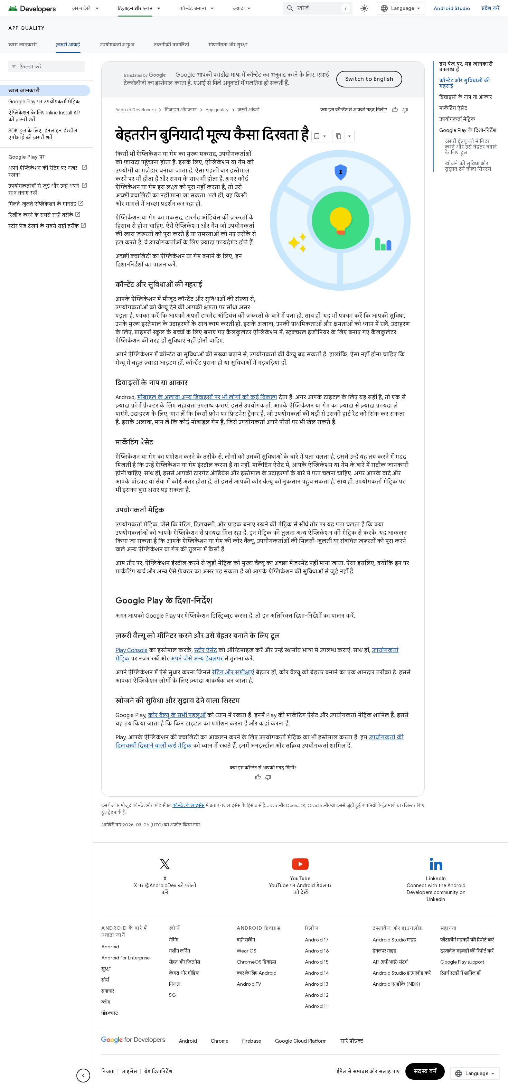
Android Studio (452, 8)
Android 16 (317, 951)
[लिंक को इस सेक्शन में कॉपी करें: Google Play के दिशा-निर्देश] (219, 601)
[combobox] (317, 8)
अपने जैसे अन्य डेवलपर (196, 658)
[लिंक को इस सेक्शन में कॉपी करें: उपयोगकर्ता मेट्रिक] (171, 510)
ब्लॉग (105, 1002)
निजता (174, 984)
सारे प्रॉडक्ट (351, 1041)
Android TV (249, 984)
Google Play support (462, 962)
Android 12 (317, 995)
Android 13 (316, 984)
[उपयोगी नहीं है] (405, 110)
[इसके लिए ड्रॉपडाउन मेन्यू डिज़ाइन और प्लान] (161, 8)
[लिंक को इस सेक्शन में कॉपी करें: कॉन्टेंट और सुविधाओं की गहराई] (209, 285)
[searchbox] (46, 66)
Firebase (251, 1041)
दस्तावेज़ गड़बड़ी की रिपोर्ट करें (466, 951)
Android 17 (317, 940)
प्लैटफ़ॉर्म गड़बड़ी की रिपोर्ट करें (467, 940)
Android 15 (317, 962)
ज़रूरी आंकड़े (68, 44)
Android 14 (317, 973)
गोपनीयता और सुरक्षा (228, 44)
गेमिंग (173, 940)
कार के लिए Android (256, 973)
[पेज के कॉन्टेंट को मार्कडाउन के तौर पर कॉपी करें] (338, 136)
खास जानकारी (22, 44)
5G (172, 995)
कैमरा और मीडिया (184, 973)
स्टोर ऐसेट (205, 650)
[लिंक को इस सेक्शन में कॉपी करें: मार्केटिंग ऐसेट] (160, 443)
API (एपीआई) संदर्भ (390, 962)
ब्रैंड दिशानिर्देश (158, 1071)
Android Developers (135, 110)
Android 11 (316, 1006)
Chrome (219, 1041)
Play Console (131, 650)
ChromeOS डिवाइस (256, 962)
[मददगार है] (395, 110)
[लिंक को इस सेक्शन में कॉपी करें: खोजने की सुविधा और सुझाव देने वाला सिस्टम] (247, 701)
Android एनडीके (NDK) (396, 984)
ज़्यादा (239, 8)
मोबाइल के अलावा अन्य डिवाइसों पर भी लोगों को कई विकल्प (207, 397)
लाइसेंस (129, 1071)
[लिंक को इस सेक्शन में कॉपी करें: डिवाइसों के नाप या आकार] (194, 383)
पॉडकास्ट (109, 1013)
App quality (26, 28)
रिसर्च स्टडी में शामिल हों (460, 973)
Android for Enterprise (125, 958)
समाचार (107, 991)
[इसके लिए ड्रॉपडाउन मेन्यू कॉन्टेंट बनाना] (215, 8)
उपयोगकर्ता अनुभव (117, 44)
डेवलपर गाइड (384, 951)
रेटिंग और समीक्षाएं (233, 672)
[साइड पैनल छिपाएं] (83, 1075)
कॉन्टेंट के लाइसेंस (188, 805)
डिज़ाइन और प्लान (135, 8)
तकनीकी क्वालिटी (171, 44)
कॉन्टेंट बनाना (192, 8)
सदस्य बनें (425, 1071)
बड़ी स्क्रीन (246, 940)
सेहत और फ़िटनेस (184, 962)
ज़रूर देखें (81, 8)
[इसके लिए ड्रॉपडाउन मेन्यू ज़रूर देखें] (100, 8)
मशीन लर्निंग (179, 951)
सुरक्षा (106, 969)
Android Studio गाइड (394, 940)
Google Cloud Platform (301, 1041)
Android (110, 947)
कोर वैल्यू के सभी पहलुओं (177, 715)
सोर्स (105, 980)
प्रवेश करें (490, 8)
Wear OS (246, 951)
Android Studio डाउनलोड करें (402, 973)
